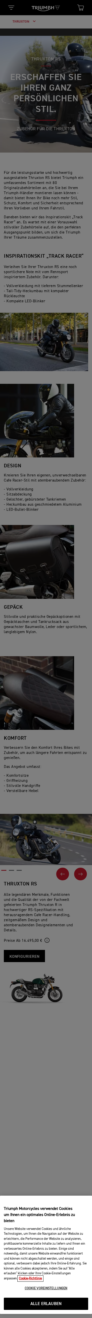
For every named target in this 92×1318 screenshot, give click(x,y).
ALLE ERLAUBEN (46, 1304)
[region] (46, 1255)
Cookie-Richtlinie (30, 1278)
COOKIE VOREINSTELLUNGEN (46, 1288)
